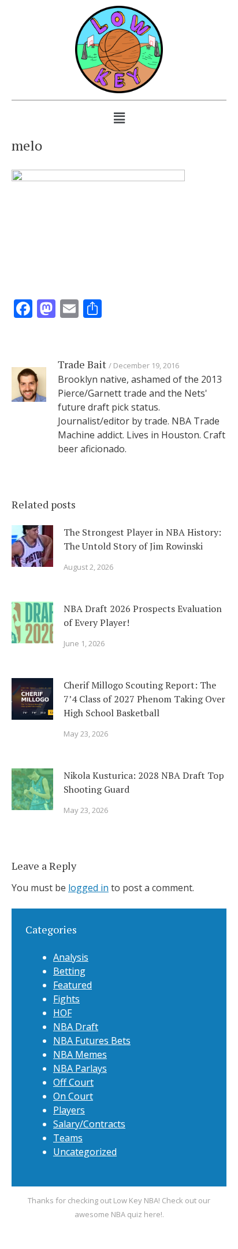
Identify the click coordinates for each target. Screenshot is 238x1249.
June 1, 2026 (84, 643)
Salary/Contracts (89, 1124)
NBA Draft (75, 1026)
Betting (69, 971)
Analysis (70, 957)
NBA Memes (80, 1054)
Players (69, 1110)
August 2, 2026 (88, 567)
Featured (72, 985)
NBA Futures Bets (92, 1040)
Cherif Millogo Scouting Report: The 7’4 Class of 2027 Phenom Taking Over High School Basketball (144, 699)
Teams (68, 1137)
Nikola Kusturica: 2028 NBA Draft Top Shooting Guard (144, 782)
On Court (73, 1096)
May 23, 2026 (86, 733)
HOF (62, 1012)
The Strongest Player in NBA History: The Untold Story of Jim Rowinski (142, 539)
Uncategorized (85, 1151)
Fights (66, 998)
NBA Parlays (80, 1068)
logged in (88, 887)
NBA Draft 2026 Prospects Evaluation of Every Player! (143, 615)
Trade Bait (82, 364)
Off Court (73, 1082)
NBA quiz (126, 1214)
